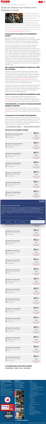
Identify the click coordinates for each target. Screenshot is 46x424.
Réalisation (34, 422)
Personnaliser (22, 221)
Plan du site (31, 409)
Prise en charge (32, 396)
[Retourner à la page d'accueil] (5, 1)
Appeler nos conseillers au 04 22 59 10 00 (31, 126)
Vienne (21, 368)
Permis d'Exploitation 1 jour (34, 388)
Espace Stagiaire (32, 406)
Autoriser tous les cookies (37, 221)
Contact (30, 405)
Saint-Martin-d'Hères (9, 368)
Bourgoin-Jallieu (27, 368)
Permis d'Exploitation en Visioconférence (36, 386)
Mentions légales (32, 407)
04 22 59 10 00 (36, 138)
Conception (30, 422)
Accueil (6, 4)
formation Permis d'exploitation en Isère (26, 79)
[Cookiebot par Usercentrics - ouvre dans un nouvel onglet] (40, 201)
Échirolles (16, 368)
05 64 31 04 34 (21, 386)
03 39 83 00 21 (20, 384)
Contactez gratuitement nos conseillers (14, 126)
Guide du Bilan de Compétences (34, 404)
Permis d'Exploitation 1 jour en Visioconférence (37, 389)
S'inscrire (36, 135)
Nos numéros (32, 401)
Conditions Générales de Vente (34, 411)
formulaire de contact (10, 109)
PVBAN (31, 390)
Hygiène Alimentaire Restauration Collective (36, 394)
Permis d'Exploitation (33, 385)
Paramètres (40, 218)
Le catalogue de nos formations (22, 420)
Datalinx (43, 422)
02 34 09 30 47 (21, 383)
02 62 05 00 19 (21, 387)
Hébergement (39, 422)
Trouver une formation (33, 395)
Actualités (31, 403)
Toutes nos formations (16, 4)
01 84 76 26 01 (22, 382)
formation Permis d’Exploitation (17, 31)
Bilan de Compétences (33, 383)
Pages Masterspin (22, 4)
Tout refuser (8, 221)
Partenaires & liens (33, 402)
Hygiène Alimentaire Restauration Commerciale (37, 387)
